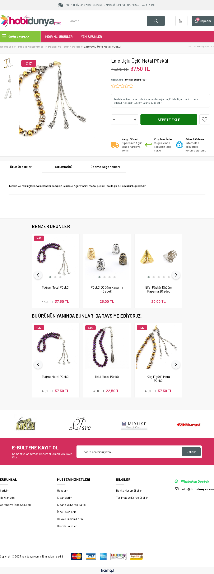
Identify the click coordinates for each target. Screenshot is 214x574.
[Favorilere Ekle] (204, 119)
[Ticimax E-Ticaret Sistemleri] (107, 571)
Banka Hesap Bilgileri (129, 490)
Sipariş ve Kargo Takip (71, 504)
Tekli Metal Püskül (107, 376)
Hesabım (62, 490)
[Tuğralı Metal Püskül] (55, 257)
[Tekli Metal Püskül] (107, 346)
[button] (50, 277)
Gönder (191, 451)
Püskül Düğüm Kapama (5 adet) (107, 289)
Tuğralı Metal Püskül (55, 287)
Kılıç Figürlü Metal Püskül (159, 378)
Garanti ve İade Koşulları (15, 504)
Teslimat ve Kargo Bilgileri (132, 497)
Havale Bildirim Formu (70, 519)
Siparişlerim (64, 497)
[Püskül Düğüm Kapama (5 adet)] (107, 257)
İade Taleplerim (66, 511)
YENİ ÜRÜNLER (91, 36)
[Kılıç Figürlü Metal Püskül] (158, 346)
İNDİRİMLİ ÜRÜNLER (59, 36)
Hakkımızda (7, 497)
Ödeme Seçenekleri (105, 167)
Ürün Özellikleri (21, 167)
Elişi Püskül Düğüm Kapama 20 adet (158, 289)
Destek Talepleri (67, 526)
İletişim (4, 490)
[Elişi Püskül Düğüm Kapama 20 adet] (158, 257)
